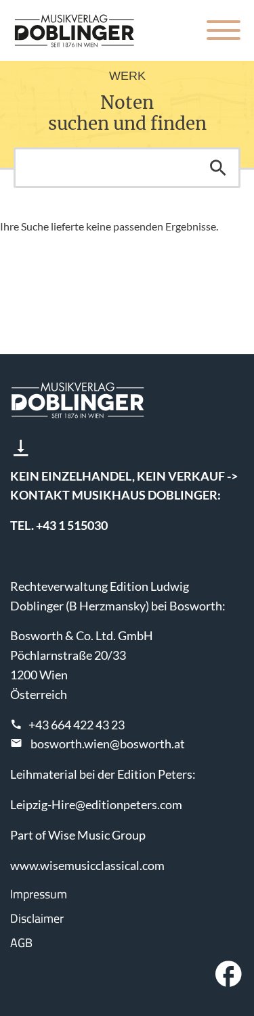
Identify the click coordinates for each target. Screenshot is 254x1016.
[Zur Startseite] (74, 30)
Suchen (218, 167)
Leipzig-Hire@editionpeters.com (96, 804)
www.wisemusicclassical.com (87, 865)
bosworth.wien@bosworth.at (107, 743)
